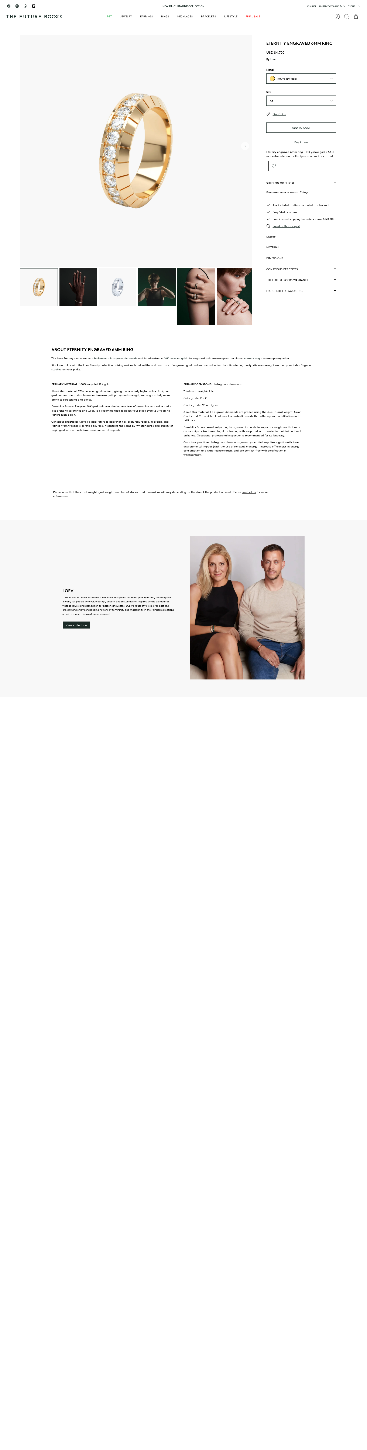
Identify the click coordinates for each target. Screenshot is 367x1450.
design (271, 236)
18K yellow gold (287, 78)
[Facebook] (9, 6)
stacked (56, 369)
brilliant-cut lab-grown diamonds (115, 358)
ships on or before (280, 183)
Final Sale (253, 16)
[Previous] (129, 6)
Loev (273, 59)
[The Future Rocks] (34, 16)
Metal (270, 69)
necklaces (185, 16)
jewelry (126, 16)
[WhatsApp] (25, 6)
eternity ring (252, 358)
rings (165, 16)
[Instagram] (17, 6)
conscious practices (282, 269)
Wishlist (311, 6)
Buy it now (301, 142)
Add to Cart (301, 127)
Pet (109, 16)
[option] (136, 151)
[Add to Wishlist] (274, 166)
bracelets (208, 16)
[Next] (237, 6)
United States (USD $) (330, 6)
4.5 (272, 100)
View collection (76, 625)
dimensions (274, 258)
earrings (146, 16)
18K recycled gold (175, 358)
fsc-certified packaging (284, 291)
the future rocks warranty (287, 280)
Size (268, 92)
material (272, 247)
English (352, 6)
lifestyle (230, 16)
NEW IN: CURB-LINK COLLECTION (183, 6)
